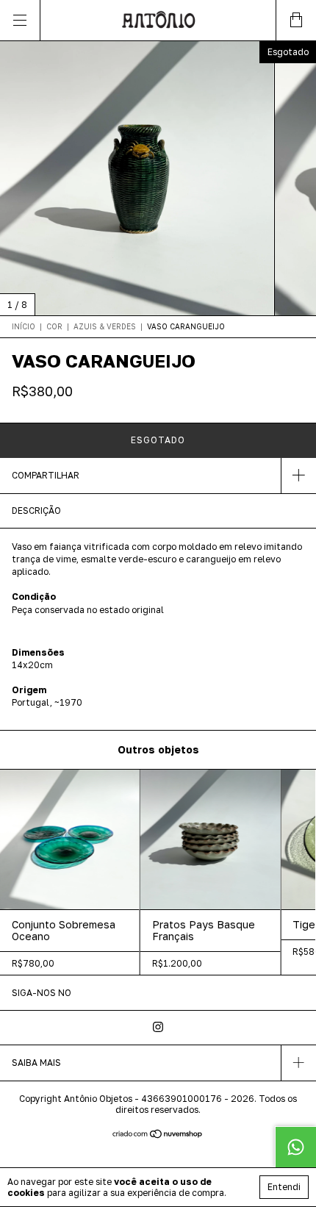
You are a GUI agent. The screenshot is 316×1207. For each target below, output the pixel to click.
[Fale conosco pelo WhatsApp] (295, 1146)
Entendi (284, 1186)
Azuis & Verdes (104, 326)
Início (23, 326)
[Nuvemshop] (158, 1135)
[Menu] (20, 20)
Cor (54, 326)
